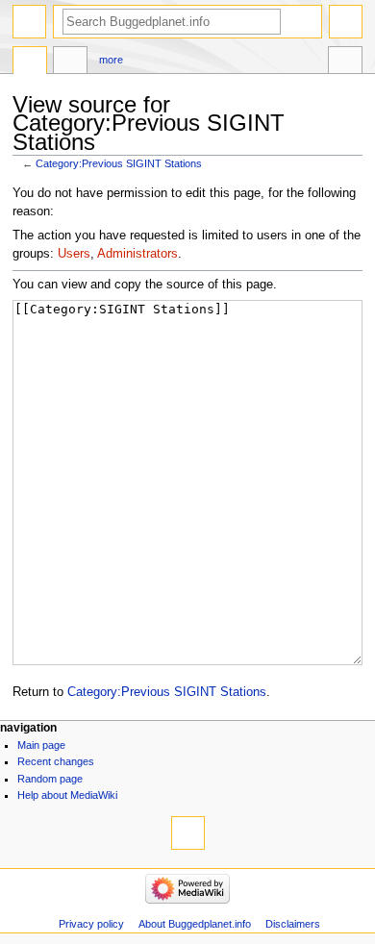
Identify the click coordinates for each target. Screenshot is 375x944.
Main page (41, 745)
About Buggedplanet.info (194, 924)
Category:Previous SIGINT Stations (119, 163)
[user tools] (345, 21)
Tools (345, 62)
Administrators (137, 254)
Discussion (70, 62)
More (111, 59)
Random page (50, 778)
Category (29, 62)
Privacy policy (91, 924)
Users (74, 254)
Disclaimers (292, 924)
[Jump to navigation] (29, 21)
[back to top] (188, 833)
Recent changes (55, 761)
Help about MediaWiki (67, 795)
